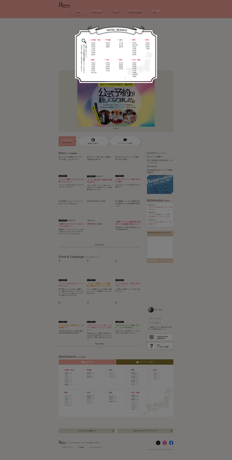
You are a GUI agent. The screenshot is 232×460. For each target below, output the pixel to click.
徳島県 (121, 65)
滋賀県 (93, 69)
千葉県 (134, 49)
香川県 (121, 63)
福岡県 (134, 63)
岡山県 (108, 63)
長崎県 (134, 67)
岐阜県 (148, 45)
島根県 (108, 69)
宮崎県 (134, 72)
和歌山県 (94, 72)
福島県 (93, 54)
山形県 (93, 49)
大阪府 (93, 63)
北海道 (93, 43)
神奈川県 (135, 45)
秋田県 (93, 47)
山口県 (108, 71)
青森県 (93, 45)
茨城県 (134, 52)
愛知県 (148, 43)
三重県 (148, 49)
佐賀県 (134, 65)
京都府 (93, 67)
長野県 (108, 47)
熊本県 (134, 69)
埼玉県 (134, 47)
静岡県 (148, 47)
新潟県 (108, 43)
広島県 (108, 65)
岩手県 (93, 51)
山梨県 (108, 45)
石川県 (121, 43)
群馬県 (134, 54)
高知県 (121, 69)
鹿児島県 (135, 74)
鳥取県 (108, 67)
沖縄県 (134, 76)
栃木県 (134, 51)
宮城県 (93, 52)
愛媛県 (121, 67)
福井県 (121, 47)
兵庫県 (93, 65)
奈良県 (93, 71)
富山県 (121, 45)
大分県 (134, 71)
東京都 (134, 43)
